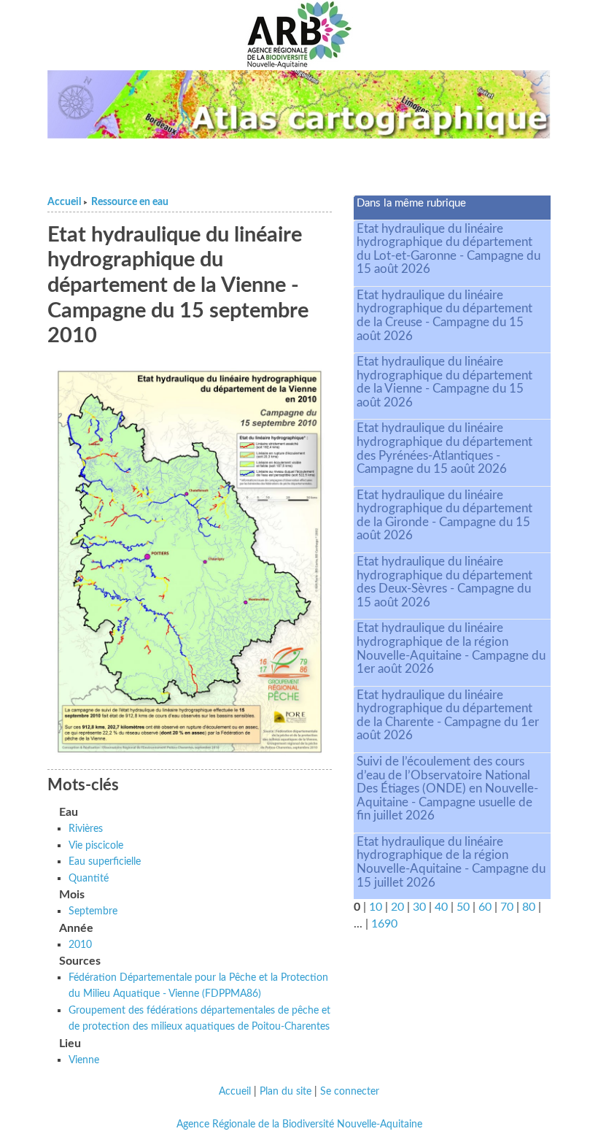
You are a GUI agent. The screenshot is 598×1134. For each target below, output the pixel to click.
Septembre (93, 911)
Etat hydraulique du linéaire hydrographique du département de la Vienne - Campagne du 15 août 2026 (444, 382)
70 (506, 907)
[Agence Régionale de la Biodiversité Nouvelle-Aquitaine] (299, 35)
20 (397, 907)
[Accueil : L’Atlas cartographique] (299, 104)
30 (419, 907)
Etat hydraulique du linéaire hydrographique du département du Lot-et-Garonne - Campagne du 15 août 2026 (448, 249)
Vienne (84, 1059)
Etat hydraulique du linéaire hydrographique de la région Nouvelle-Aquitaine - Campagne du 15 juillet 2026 (451, 862)
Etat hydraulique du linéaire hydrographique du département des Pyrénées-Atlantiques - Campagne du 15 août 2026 (444, 448)
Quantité (89, 878)
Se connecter (349, 1092)
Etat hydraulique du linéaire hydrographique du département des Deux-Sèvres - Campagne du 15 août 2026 (444, 582)
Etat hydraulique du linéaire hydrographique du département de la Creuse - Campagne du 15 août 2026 (444, 315)
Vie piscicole (96, 845)
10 (375, 907)
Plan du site (285, 1092)
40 (441, 907)
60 (485, 907)
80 (528, 907)
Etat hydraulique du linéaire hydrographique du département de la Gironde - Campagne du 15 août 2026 (444, 515)
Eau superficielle (105, 861)
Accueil (64, 202)
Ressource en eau (129, 202)
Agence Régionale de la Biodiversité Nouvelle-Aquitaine (299, 1124)
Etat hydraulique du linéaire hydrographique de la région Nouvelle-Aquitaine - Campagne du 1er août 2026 (451, 648)
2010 (80, 944)
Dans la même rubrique (411, 203)
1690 (384, 924)
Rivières (86, 828)
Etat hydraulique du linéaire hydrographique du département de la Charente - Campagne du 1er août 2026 (448, 715)
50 (463, 907)
